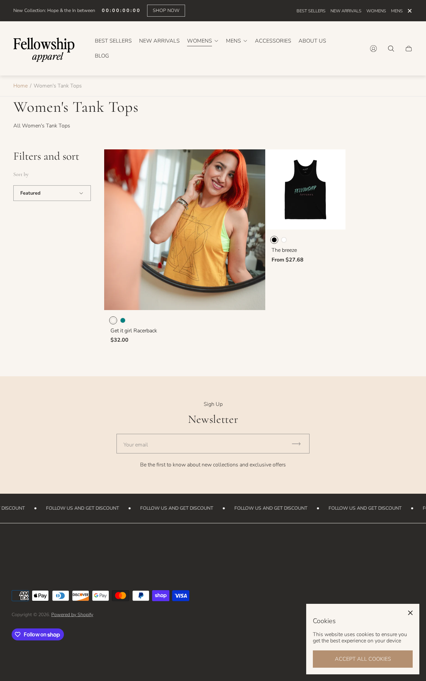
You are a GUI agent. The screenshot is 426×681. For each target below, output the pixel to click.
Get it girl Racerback (133, 331)
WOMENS (376, 11)
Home (20, 85)
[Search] (391, 48)
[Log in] (373, 48)
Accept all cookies (363, 659)
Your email (135, 444)
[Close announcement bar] (409, 11)
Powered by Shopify (72, 614)
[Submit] (299, 443)
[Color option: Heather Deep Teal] (123, 320)
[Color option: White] (284, 240)
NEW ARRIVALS (345, 11)
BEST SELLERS (311, 11)
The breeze (284, 250)
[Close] (410, 612)
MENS (397, 11)
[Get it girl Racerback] (184, 229)
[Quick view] (254, 160)
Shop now (166, 10)
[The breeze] (305, 189)
